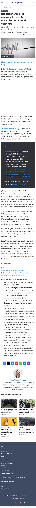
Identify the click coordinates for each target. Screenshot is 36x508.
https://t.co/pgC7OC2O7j (14, 169)
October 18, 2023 (18, 184)
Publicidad (4, 456)
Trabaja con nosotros (7, 473)
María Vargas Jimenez (8, 32)
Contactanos (4, 459)
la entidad (22, 139)
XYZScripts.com (26, 507)
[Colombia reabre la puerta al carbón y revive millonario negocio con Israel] (9, 403)
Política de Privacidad (7, 454)
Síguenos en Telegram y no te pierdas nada (13, 477)
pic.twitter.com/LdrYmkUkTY (18, 177)
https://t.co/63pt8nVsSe (13, 172)
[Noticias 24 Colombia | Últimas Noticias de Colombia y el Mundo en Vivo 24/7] (18, 2)
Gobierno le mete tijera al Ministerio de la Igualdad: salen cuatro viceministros (15, 274)
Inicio (3, 7)
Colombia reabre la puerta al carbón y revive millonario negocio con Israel (14, 269)
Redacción (4, 468)
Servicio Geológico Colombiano (14, 69)
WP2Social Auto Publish (11, 507)
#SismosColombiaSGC (10, 129)
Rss (2, 486)
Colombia (8, 7)
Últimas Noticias (5, 489)
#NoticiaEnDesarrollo (12, 174)
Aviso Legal (4, 451)
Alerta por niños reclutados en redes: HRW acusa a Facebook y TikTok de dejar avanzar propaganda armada (9, 431)
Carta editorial (5, 470)
